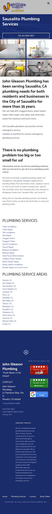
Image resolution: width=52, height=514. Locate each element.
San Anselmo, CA (9, 286)
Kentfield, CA (7, 297)
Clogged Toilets (8, 241)
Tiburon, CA (7, 303)
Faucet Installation (9, 244)
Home (4, 496)
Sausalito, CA (7, 309)
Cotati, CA (6, 324)
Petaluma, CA (7, 312)
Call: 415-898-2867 (26, 36)
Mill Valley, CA (7, 300)
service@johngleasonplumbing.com (13, 413)
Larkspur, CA (7, 292)
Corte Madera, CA (9, 289)
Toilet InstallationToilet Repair (9, 228)
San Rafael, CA (8, 283)
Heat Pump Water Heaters (13, 256)
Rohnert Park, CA (9, 321)
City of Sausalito (23, 101)
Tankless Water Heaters (12, 258)
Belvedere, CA (8, 306)
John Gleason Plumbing (22, 81)
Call (4, 166)
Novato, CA (7, 280)
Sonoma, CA (7, 318)
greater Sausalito (23, 181)
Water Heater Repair (10, 261)
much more (22, 267)
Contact (6, 134)
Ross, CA (6, 295)
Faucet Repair (8, 247)
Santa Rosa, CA (8, 315)
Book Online (45, 496)
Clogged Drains (8, 238)
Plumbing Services (18, 496)
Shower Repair (8, 267)
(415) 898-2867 (8, 409)
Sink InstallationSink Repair (8, 234)
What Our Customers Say (38, 361)
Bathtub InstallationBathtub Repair (10, 251)
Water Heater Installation (12, 264)
